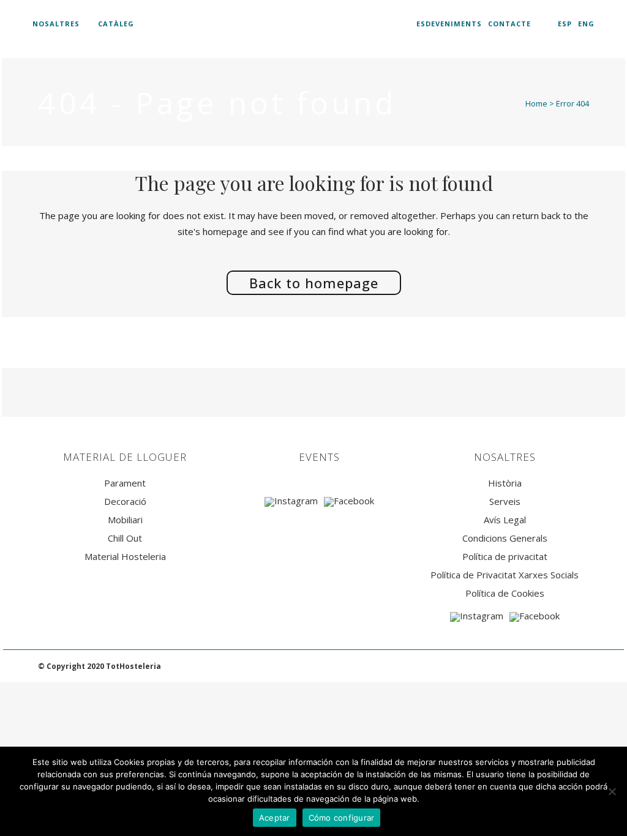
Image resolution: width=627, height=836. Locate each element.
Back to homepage (313, 283)
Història (505, 483)
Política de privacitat (504, 557)
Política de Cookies (504, 593)
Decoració (125, 502)
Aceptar (274, 818)
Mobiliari (125, 520)
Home (536, 103)
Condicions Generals (504, 538)
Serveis (504, 502)
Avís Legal (505, 520)
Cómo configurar (342, 818)
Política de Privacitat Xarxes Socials (504, 575)
